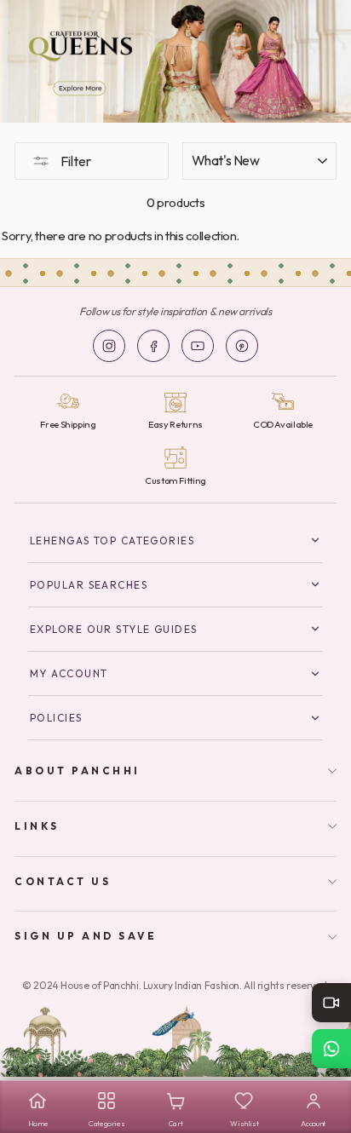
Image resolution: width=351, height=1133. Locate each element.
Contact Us (62, 881)
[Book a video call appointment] (331, 1002)
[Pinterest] (242, 346)
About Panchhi (77, 770)
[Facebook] (153, 346)
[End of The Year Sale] (175, 61)
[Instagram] (109, 346)
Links (37, 826)
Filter (74, 161)
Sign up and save (86, 935)
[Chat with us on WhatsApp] (331, 1048)
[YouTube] (197, 346)
